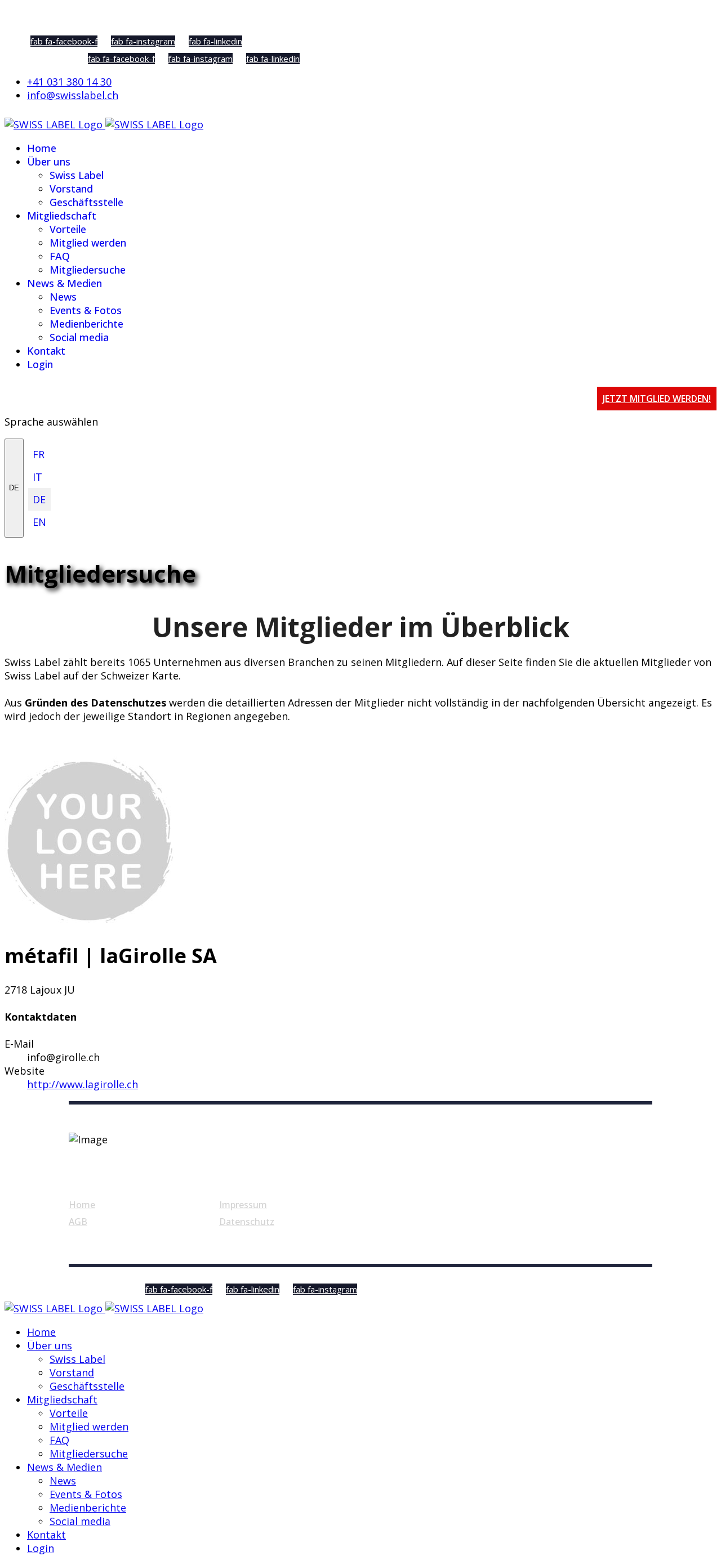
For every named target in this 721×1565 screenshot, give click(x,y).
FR (38, 454)
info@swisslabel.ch (72, 95)
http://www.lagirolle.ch (82, 1084)
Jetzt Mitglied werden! (657, 398)
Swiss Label (77, 175)
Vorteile (68, 229)
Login (40, 364)
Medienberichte (86, 323)
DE (14, 488)
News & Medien (64, 283)
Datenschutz (246, 1221)
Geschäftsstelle (86, 202)
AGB (78, 1221)
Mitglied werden (88, 242)
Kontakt (46, 350)
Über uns (48, 161)
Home (41, 148)
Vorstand (71, 188)
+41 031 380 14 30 (69, 81)
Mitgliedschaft (61, 215)
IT (37, 477)
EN (39, 522)
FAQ (60, 256)
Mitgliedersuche (88, 269)
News (63, 296)
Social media (79, 337)
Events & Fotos (86, 310)
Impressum (243, 1205)
